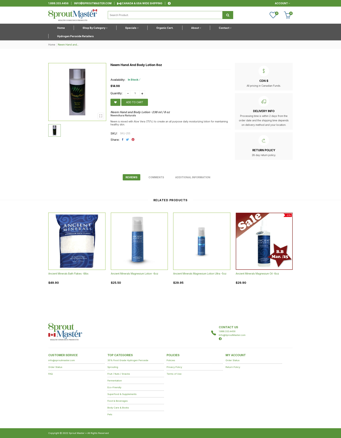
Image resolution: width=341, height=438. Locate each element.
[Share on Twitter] (127, 139)
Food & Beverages (117, 400)
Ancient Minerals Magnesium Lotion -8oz (134, 273)
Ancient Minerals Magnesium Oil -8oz (257, 273)
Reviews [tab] (131, 177)
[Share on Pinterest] (133, 139)
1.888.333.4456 (58, 3)
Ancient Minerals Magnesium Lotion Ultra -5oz (199, 273)
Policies (171, 360)
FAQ (50, 373)
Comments (156, 177)
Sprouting (112, 367)
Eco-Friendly (114, 387)
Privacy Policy (174, 367)
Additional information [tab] (192, 177)
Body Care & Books (118, 407)
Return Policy (233, 367)
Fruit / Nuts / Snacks (118, 373)
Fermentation (114, 380)
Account (281, 3)
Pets (109, 414)
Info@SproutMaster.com (232, 335)
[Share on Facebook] (122, 139)
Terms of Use (174, 373)
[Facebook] (169, 3)
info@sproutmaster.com (93, 3)
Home (51, 44)
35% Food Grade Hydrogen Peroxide (127, 360)
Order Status (55, 367)
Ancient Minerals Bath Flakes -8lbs (68, 273)
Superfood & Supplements (122, 394)
